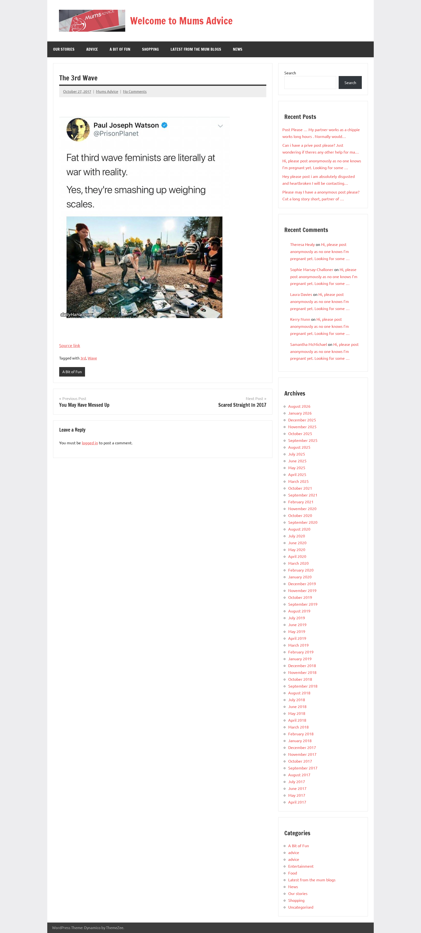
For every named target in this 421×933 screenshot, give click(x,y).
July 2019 (296, 617)
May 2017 (296, 795)
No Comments (135, 91)
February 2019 (301, 651)
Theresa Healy (302, 244)
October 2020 (300, 515)
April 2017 (297, 801)
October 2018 (300, 679)
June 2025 (297, 460)
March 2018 (298, 726)
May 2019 (296, 631)
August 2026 (299, 406)
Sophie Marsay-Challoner (311, 269)
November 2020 (302, 508)
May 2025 (296, 467)
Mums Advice (107, 91)
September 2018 (302, 685)
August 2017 (299, 774)
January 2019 (300, 658)
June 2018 (297, 706)
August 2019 (299, 610)
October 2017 (300, 760)
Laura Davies (301, 294)
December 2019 (302, 583)
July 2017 (296, 781)
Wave (92, 358)
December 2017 (302, 747)
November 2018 (302, 672)
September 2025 (302, 440)
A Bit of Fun (120, 49)
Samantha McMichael (308, 344)
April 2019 (297, 638)
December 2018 (302, 665)
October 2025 (300, 433)
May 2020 (296, 549)
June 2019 (297, 624)
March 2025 (298, 481)
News (237, 49)
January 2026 (300, 412)
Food (292, 872)
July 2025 (296, 453)
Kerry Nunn (300, 319)
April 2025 (297, 474)
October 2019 (300, 597)
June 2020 (297, 542)
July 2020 (296, 535)
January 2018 (300, 740)
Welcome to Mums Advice (181, 21)
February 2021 (301, 501)
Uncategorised (300, 906)
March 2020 (298, 563)
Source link (69, 345)
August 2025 (299, 447)
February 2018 (301, 733)
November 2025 (302, 426)
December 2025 (302, 419)
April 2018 (297, 720)
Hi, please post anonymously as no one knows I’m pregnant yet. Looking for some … (320, 251)
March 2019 (298, 644)
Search (290, 72)
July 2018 (296, 699)
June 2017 (297, 788)
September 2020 (302, 522)
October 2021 (300, 488)
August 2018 (299, 692)
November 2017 (302, 754)
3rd (83, 358)
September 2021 (302, 494)
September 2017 (302, 767)
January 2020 (300, 576)
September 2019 (302, 604)
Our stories (64, 49)
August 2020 (299, 528)
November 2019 (302, 590)
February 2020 (301, 569)
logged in (90, 442)
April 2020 (297, 556)
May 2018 (296, 713)
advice (92, 49)
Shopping (150, 49)
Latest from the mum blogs (196, 49)
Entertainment (301, 866)
